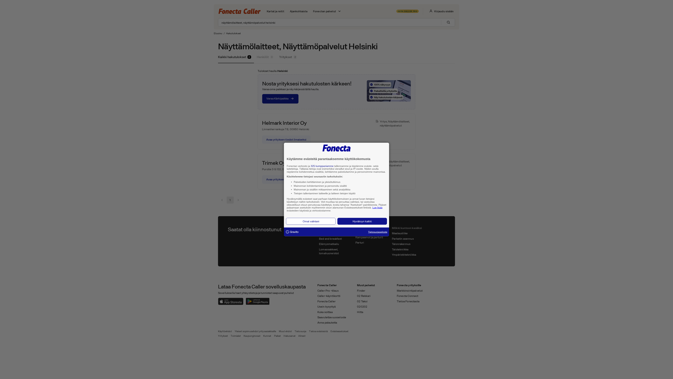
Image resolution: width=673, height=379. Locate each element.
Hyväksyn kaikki (362, 221)
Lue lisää (377, 207)
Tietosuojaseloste (377, 231)
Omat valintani (311, 221)
